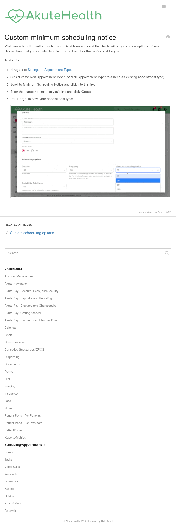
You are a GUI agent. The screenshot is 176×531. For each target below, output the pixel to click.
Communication (15, 342)
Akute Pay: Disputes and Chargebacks (31, 305)
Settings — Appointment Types (50, 69)
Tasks (9, 459)
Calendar (10, 327)
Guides (9, 496)
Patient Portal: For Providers (23, 422)
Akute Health (73, 521)
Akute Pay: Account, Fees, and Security (31, 291)
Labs (8, 400)
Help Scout (107, 521)
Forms (9, 371)
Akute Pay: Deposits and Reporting (28, 298)
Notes (9, 408)
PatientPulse (13, 430)
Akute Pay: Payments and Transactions (31, 320)
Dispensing (12, 357)
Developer (11, 481)
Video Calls (12, 466)
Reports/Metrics (15, 437)
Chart (8, 335)
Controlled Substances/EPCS (24, 349)
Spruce (9, 452)
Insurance (11, 393)
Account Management (19, 276)
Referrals (11, 510)
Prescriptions (13, 503)
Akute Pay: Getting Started (23, 313)
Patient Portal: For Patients (23, 415)
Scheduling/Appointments (24, 444)
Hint (7, 379)
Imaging (10, 386)
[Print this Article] (168, 37)
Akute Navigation (16, 283)
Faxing (9, 488)
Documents (12, 364)
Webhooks (12, 474)
